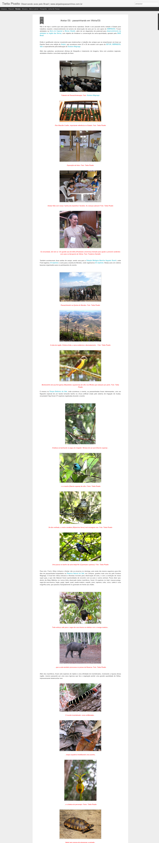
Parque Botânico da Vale (58, 391)
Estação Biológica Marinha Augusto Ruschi (101, 260)
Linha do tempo (54, 9)
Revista (17, 9)
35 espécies (54, 263)
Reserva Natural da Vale (75, 573)
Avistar (63, 44)
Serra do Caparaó (56, 31)
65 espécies (99, 263)
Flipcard (11, 9)
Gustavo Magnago (74, 46)
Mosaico (25, 9)
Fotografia (43, 9)
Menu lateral (33, 9)
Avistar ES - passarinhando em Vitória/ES (80, 20)
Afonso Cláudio (70, 31)
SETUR (108, 44)
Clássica (4, 9)
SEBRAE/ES (111, 29)
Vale (41, 46)
